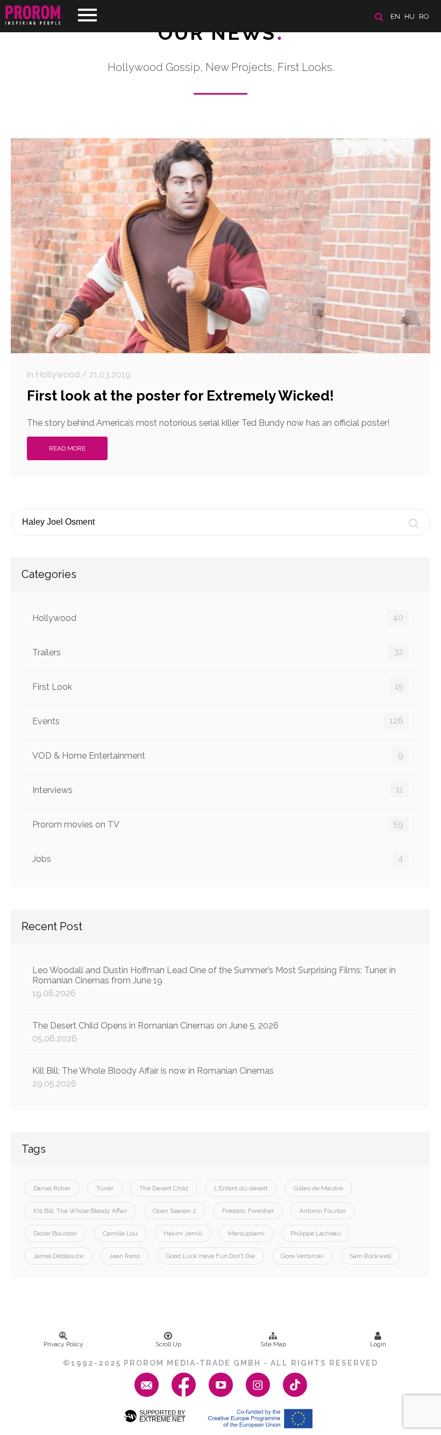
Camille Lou (120, 1233)
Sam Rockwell (370, 1256)
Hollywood (217, 617)
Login (378, 1344)
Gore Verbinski (302, 1256)
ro (424, 16)
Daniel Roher (51, 1188)
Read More (67, 448)
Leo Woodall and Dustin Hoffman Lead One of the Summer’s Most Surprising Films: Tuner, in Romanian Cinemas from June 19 (214, 981)
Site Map (273, 1344)
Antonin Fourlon (323, 1211)
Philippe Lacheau (315, 1233)
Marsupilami (246, 1233)
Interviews (217, 789)
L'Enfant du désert (241, 1188)
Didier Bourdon (55, 1233)
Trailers (217, 652)
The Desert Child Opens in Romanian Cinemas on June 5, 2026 (155, 1032)
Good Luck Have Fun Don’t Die (210, 1256)
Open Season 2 (174, 1211)
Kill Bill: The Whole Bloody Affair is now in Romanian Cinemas (153, 1077)
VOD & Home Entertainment (217, 755)
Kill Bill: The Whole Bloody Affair (80, 1211)
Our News (220, 33)
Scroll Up (168, 1344)
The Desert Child (163, 1188)
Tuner (104, 1188)
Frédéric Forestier (248, 1211)
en (395, 16)
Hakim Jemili (182, 1233)
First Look (217, 686)
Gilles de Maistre (318, 1188)
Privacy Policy (63, 1344)
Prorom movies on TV (217, 824)
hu (409, 16)
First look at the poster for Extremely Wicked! (180, 396)
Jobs (217, 858)
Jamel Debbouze (58, 1256)
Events (217, 721)
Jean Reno (124, 1256)
